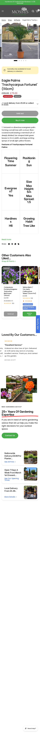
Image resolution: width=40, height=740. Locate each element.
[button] (10, 435)
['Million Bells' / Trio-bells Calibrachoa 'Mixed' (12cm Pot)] (29, 275)
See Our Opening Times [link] (11, 479)
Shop (10, 20)
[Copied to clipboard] (18, 244)
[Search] (33, 11)
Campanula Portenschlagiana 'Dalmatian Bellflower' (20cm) (10, 291)
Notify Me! (37, 324)
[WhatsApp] (15, 244)
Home (4, 20)
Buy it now (20, 120)
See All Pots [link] (9, 462)
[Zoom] (35, 25)
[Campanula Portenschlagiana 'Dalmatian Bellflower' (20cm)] (11, 275)
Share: (4, 244)
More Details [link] (9, 497)
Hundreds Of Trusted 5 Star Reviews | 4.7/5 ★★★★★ (20, 2)
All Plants (17, 20)
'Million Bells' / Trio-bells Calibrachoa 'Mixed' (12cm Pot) (29, 290)
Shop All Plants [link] (8, 261)
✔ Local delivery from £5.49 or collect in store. (18, 104)
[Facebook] (9, 244)
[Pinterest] (12, 244)
